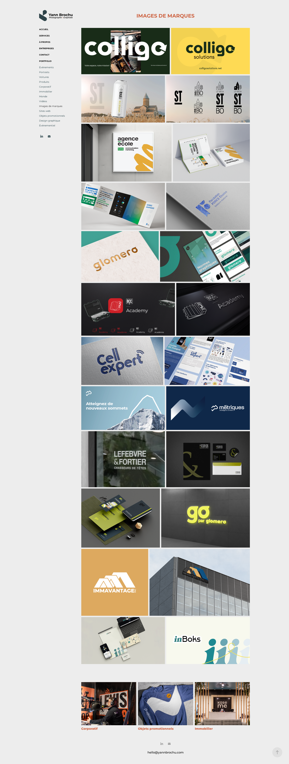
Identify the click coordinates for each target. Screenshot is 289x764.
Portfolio (45, 61)
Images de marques (50, 106)
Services (44, 35)
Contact (44, 54)
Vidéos (43, 101)
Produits (44, 82)
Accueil (43, 29)
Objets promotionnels (52, 116)
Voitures (44, 77)
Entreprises (46, 48)
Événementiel (47, 126)
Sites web (44, 111)
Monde (43, 96)
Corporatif (45, 87)
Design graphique (49, 121)
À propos (44, 42)
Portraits (44, 72)
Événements (46, 67)
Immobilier (45, 92)
